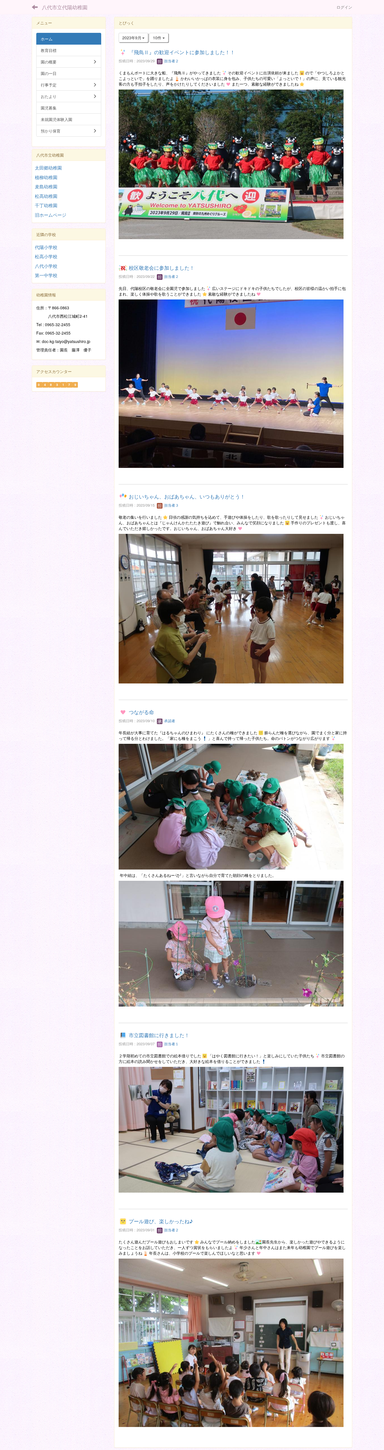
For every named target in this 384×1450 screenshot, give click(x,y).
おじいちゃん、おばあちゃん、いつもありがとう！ (187, 496)
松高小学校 (46, 256)
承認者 (169, 720)
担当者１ (171, 1043)
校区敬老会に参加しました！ (162, 267)
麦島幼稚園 (46, 186)
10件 (157, 37)
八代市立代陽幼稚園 (64, 7)
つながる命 (141, 711)
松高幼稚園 (46, 196)
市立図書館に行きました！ (159, 1035)
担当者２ (171, 60)
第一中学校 (46, 275)
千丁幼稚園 (46, 205)
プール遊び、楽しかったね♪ (161, 1221)
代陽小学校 (46, 247)
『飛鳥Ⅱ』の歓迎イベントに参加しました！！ (182, 52)
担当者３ (171, 505)
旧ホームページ (50, 215)
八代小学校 (46, 266)
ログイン (344, 7)
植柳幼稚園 (46, 177)
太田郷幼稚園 (48, 167)
